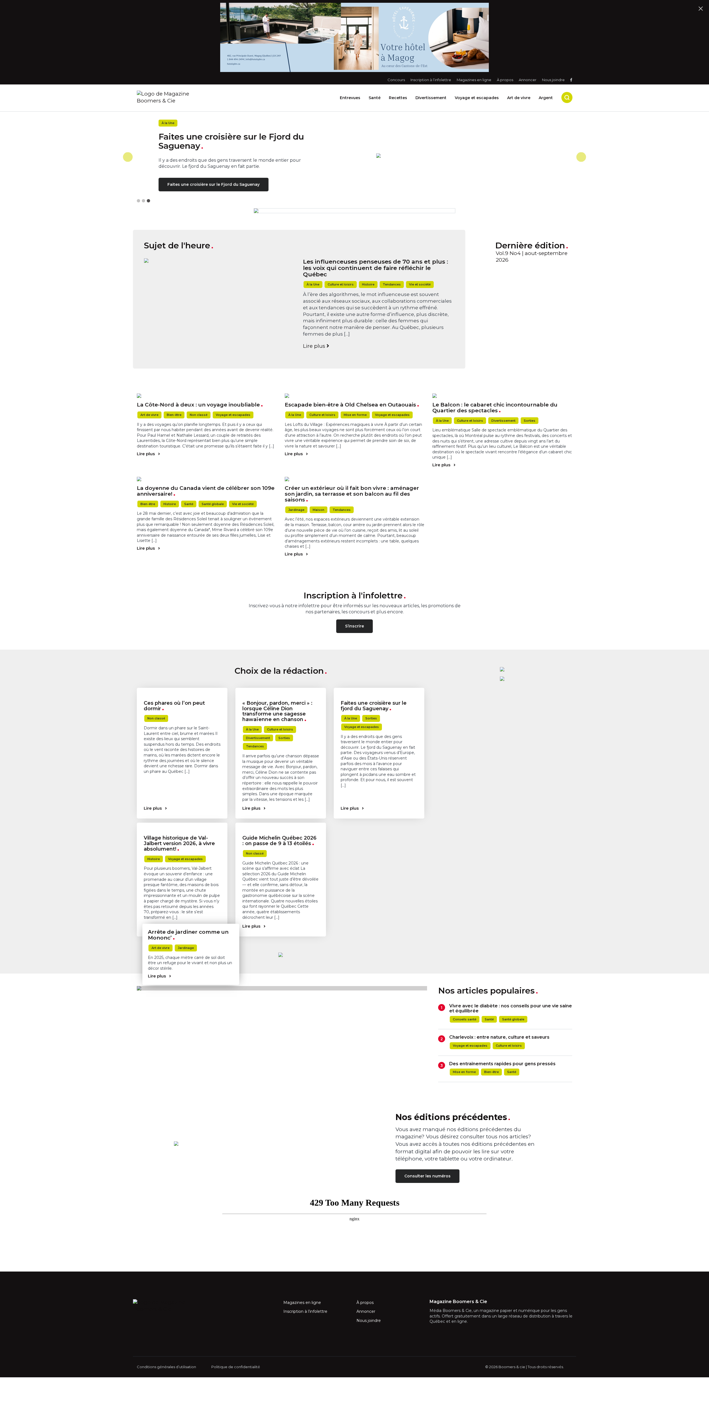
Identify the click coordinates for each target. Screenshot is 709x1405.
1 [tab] (138, 200)
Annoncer (527, 80)
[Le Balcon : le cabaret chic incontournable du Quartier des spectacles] (502, 395)
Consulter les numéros (427, 1176)
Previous (128, 157)
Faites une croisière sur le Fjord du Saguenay (192, 184)
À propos (505, 80)
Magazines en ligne (474, 80)
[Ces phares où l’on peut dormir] (182, 690)
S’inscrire (354, 626)
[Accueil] (463, 155)
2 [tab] (143, 200)
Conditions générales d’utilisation (166, 1367)
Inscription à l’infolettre (430, 80)
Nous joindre (553, 80)
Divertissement (430, 97)
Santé (375, 97)
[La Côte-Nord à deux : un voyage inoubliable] (207, 395)
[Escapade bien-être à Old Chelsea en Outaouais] (355, 395)
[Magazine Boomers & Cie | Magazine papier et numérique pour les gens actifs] (188, 97)
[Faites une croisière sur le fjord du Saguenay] (379, 690)
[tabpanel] (354, 157)
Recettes (398, 97)
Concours (396, 80)
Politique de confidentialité (235, 1367)
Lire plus (315, 346)
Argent (546, 97)
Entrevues (350, 97)
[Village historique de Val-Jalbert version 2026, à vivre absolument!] (182, 825)
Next (581, 157)
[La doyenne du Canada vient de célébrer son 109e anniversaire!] (207, 479)
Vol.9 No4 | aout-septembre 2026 (531, 256)
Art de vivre (518, 97)
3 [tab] (148, 200)
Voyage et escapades (477, 97)
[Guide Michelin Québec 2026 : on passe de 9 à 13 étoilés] (280, 825)
